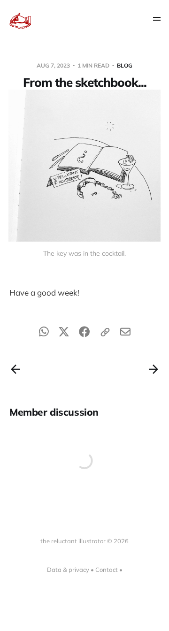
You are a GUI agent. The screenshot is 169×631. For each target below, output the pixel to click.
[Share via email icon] (125, 334)
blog (124, 65)
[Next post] (153, 369)
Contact (106, 569)
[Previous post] (15, 369)
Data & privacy (68, 569)
